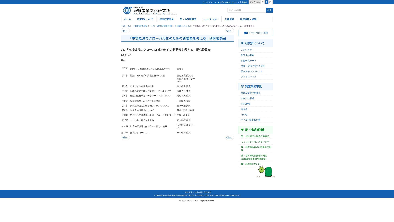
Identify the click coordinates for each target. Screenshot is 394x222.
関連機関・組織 (248, 19)
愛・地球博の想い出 (250, 164)
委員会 (244, 109)
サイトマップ (210, 2)
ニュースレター (210, 19)
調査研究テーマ (248, 60)
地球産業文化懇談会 (250, 93)
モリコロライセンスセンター (255, 141)
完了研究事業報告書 (250, 120)
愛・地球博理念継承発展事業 (255, 136)
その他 (244, 114)
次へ (229, 30)
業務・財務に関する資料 (253, 66)
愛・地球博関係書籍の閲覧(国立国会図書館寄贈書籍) (254, 157)
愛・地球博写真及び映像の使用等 (256, 148)
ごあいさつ (246, 50)
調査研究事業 (167, 19)
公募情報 (229, 19)
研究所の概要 (247, 55)
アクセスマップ (248, 77)
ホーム (127, 19)
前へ (125, 30)
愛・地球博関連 (188, 19)
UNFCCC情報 (247, 98)
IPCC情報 (245, 104)
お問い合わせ (225, 2)
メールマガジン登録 (258, 32)
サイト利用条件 (240, 2)
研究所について (145, 19)
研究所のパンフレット (252, 71)
